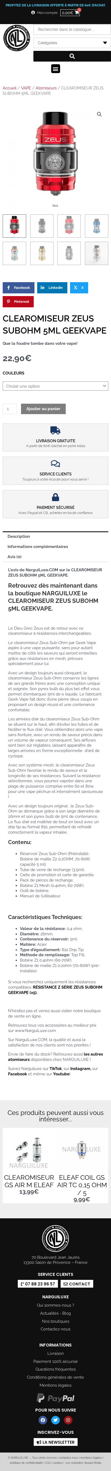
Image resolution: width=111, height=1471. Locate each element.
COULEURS (13, 373)
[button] (55, 68)
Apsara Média (92, 1462)
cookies (58, 1462)
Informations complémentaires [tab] (38, 546)
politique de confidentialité (26, 1462)
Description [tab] (19, 536)
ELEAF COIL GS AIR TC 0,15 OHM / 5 (82, 1185)
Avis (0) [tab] (15, 556)
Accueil (9, 88)
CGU (48, 1462)
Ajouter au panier (43, 408)
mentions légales (91, 1457)
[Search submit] (72, 56)
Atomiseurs (46, 88)
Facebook (17, 1074)
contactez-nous (68, 1457)
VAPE (26, 88)
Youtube (61, 1074)
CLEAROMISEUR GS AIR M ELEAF (29, 1181)
